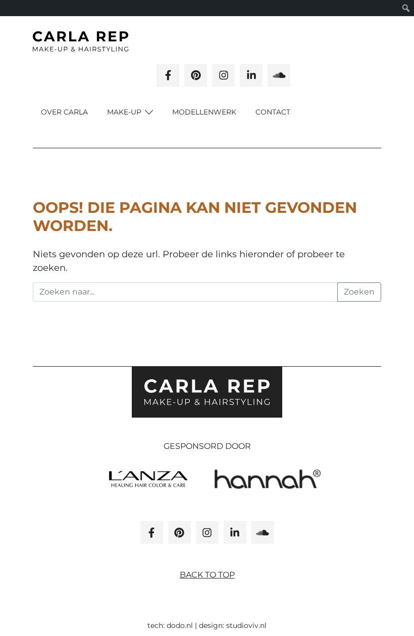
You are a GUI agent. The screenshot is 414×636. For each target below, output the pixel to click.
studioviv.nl (246, 625)
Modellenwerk (204, 112)
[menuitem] (406, 8)
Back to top (207, 575)
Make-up (125, 112)
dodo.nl (180, 625)
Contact (272, 112)
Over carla (64, 112)
